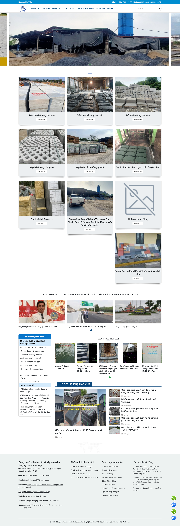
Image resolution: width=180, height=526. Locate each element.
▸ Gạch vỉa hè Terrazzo (29, 381)
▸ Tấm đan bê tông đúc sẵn (31, 355)
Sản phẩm (56, 8)
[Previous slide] (4, 40)
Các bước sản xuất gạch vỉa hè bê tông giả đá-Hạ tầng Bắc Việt (139, 419)
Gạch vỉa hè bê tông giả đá (112, 477)
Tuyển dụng (100, 8)
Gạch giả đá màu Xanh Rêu (62, 367)
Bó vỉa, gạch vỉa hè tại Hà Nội (34, 492)
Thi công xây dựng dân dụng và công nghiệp (147, 489)
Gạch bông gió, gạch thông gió (113, 488)
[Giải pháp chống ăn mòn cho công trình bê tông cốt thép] (114, 411)
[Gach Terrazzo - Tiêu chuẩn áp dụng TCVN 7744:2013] (114, 430)
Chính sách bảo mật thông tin (82, 467)
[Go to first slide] (176, 40)
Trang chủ (35, 8)
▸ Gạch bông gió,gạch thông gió (33, 347)
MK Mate (127, 522)
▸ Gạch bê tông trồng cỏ (30, 365)
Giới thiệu (46, 8)
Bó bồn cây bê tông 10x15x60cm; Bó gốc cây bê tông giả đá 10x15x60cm (108, 370)
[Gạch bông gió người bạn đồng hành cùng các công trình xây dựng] (114, 393)
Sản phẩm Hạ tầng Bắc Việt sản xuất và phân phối (33, 342)
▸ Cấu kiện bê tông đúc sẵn (31, 358)
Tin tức (72, 8)
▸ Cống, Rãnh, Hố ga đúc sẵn (32, 351)
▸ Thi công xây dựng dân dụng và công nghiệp (33, 390)
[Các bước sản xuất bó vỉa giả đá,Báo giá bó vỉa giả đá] (80, 408)
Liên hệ (110, 8)
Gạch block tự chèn (109, 470)
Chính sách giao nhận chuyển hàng (84, 470)
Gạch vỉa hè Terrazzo (110, 467)
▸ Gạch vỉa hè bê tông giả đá (31, 369)
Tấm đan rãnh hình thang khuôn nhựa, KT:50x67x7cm (150, 368)
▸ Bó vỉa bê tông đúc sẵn (30, 362)
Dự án (64, 8)
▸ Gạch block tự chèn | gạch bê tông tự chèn (35, 376)
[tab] (88, 64)
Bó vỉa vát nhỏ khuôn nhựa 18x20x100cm (129, 367)
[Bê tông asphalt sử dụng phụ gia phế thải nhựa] (114, 402)
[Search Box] (159, 8)
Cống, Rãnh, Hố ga (109, 481)
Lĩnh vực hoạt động (85, 8)
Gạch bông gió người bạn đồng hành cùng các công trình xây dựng (138, 391)
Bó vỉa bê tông (107, 474)
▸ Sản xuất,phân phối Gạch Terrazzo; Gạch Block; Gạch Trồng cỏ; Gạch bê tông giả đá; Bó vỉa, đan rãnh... (35, 411)
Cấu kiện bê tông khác (110, 495)
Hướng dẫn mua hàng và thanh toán (84, 477)
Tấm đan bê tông (108, 484)
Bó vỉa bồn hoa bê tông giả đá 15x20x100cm (85, 368)
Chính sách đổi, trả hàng (80, 474)
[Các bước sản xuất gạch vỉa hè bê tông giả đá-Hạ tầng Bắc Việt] (114, 421)
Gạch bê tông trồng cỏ (110, 492)
